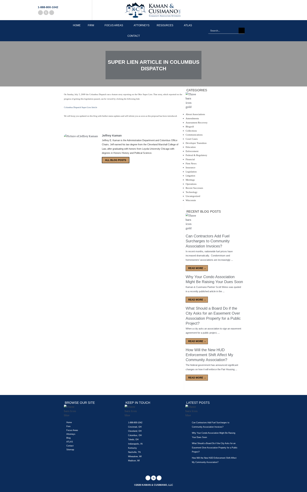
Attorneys (142, 25)
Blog (68, 438)
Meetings (190, 180)
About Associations (195, 114)
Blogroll (190, 126)
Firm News (191, 163)
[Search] (242, 31)
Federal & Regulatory (196, 155)
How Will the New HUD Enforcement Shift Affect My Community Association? (209, 355)
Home (77, 25)
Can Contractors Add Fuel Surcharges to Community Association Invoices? (208, 241)
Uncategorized (193, 196)
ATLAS (188, 25)
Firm (91, 25)
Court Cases (192, 139)
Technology (191, 192)
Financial (190, 159)
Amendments (192, 118)
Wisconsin (191, 200)
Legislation (191, 171)
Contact (133, 36)
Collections (191, 130)
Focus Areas (114, 25)
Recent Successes (194, 188)
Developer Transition (196, 143)
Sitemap (70, 449)
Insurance (190, 167)
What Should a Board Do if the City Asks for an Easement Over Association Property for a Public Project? (214, 447)
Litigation (190, 175)
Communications (194, 134)
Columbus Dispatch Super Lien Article (80, 107)
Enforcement (192, 151)
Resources (165, 25)
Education (191, 147)
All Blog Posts (115, 160)
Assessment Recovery (197, 122)
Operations (191, 184)
